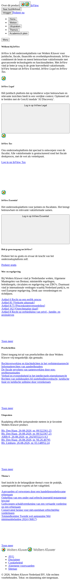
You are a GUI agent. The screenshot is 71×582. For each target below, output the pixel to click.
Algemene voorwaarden (21, 565)
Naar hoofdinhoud (11, 9)
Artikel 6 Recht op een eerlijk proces (21, 299)
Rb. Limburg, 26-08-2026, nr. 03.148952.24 (25, 442)
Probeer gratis (8, 264)
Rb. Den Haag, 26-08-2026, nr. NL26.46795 (25, 439)
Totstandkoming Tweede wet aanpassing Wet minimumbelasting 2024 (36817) (25, 518)
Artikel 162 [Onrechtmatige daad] (19, 308)
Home (13, 19)
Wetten (13, 22)
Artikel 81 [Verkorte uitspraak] (18, 302)
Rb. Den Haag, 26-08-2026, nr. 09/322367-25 (26, 433)
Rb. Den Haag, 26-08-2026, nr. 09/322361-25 (26, 430)
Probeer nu (18, 12)
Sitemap (12, 568)
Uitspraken (15, 26)
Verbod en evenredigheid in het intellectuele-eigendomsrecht (34, 375)
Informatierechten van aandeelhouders (22, 366)
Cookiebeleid (15, 562)
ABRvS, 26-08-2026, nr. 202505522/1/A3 (24, 436)
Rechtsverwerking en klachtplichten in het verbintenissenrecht (35, 363)
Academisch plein (18, 33)
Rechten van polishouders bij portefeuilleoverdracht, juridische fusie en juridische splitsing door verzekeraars (35, 380)
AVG (11, 556)
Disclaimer (14, 559)
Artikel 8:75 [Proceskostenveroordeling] (23, 305)
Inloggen (7, 12)
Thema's (14, 30)
